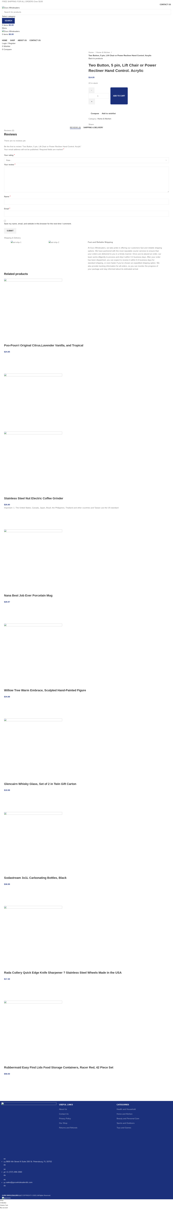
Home (91, 52)
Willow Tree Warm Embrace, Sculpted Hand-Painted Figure (45, 690)
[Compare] (7, 340)
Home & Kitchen (103, 52)
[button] (7, 363)
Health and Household (126, 1109)
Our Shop (63, 1123)
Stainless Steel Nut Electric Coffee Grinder (33, 498)
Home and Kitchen (124, 1114)
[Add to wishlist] (7, 356)
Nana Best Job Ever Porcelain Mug (28, 595)
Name (7, 196)
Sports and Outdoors (125, 1123)
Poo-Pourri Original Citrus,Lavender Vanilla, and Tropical (43, 345)
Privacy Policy (65, 1118)
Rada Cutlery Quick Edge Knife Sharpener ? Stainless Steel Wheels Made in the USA (63, 972)
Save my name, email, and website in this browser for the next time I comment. (37, 224)
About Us (63, 1109)
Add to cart (119, 96)
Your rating (9, 155)
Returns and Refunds (68, 1128)
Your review (9, 164)
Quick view (7, 370)
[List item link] (28, 1173)
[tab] (75, 127)
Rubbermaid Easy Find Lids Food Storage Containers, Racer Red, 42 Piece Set (58, 1067)
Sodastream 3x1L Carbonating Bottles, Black (35, 877)
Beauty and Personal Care (128, 1118)
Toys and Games (124, 1128)
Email (7, 208)
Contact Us (64, 1114)
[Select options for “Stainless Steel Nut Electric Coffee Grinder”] (7, 519)
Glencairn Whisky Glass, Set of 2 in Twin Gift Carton (40, 784)
